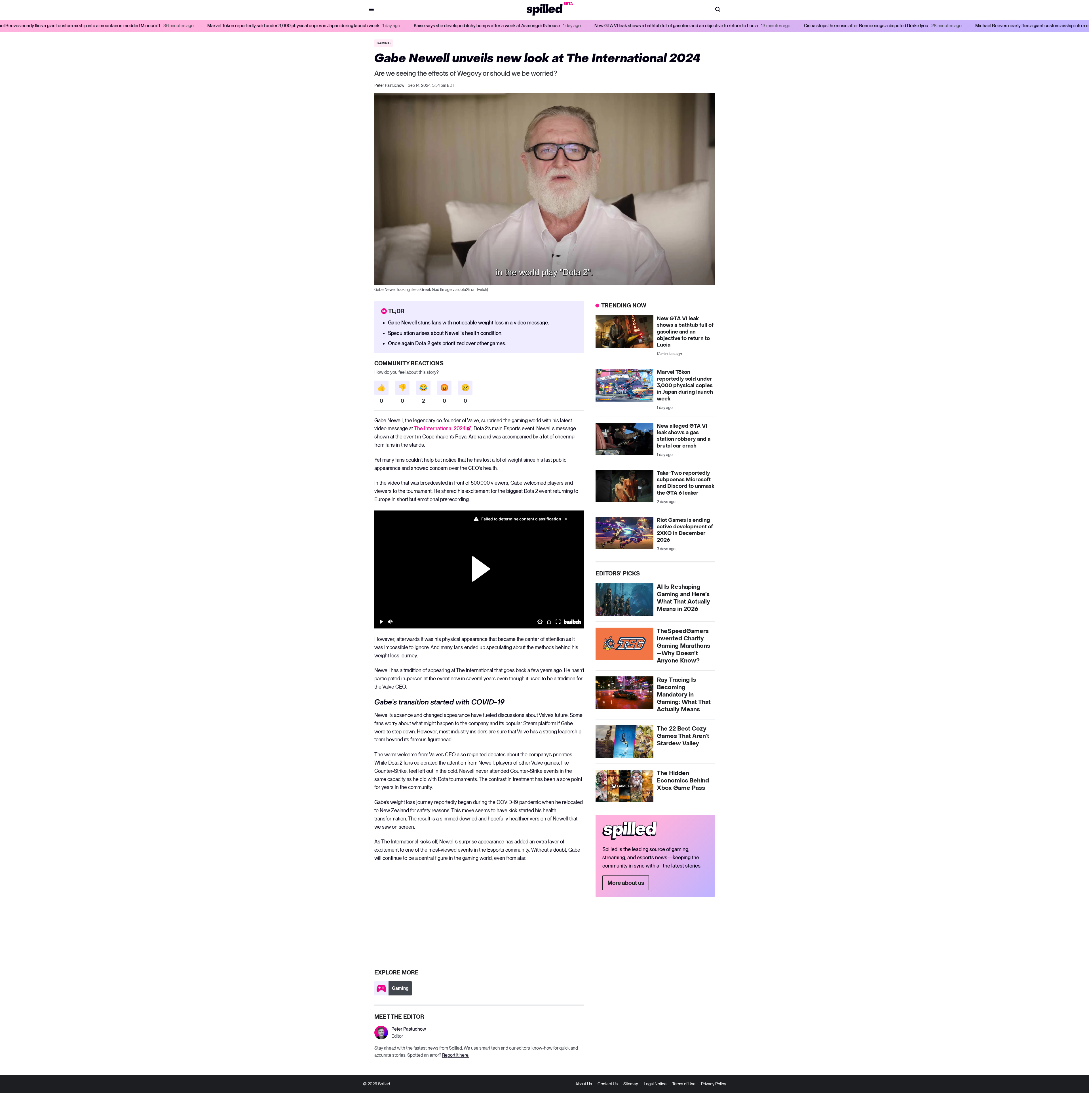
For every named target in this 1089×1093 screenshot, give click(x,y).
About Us (583, 1083)
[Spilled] (544, 10)
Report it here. (455, 1055)
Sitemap (630, 1083)
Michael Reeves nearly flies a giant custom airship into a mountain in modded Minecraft (939, 25)
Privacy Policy (713, 1083)
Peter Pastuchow (389, 85)
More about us (625, 882)
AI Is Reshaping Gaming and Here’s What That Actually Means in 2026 (683, 598)
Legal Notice (655, 1083)
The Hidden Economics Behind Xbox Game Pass (683, 781)
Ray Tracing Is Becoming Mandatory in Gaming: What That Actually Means (684, 694)
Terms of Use (683, 1083)
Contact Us (608, 1083)
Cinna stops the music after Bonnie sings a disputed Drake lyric (744, 25)
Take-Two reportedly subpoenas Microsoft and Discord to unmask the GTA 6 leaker (685, 483)
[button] (718, 10)
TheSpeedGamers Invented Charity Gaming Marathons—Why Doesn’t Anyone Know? (683, 646)
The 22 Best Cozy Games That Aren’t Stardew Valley (683, 736)
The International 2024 (440, 428)
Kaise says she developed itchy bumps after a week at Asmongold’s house (365, 25)
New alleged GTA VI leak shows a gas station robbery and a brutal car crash (683, 436)
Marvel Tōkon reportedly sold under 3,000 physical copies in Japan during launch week (171, 25)
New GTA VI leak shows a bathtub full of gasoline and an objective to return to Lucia (554, 25)
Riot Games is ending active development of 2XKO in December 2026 (685, 530)
